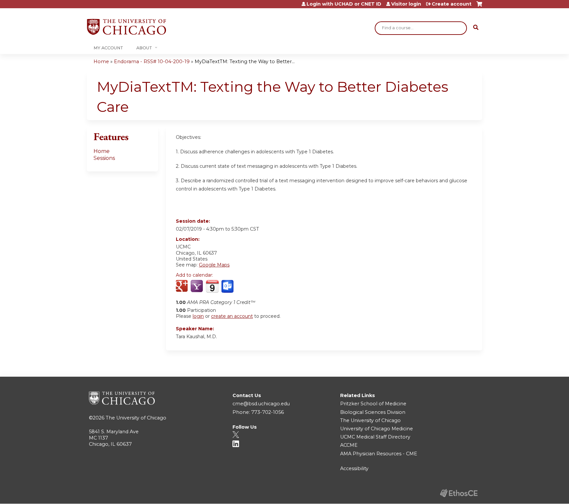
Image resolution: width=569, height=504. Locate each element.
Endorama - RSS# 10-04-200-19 (152, 61)
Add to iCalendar (212, 286)
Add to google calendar (182, 286)
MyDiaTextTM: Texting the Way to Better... (245, 61)
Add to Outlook (228, 286)
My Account (108, 47)
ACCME (349, 445)
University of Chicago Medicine (376, 429)
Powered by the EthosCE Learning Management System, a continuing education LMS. (458, 493)
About (144, 47)
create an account (232, 316)
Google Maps (214, 265)
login (198, 316)
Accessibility (354, 468)
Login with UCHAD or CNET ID (344, 4)
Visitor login (406, 4)
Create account (452, 4)
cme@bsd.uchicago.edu (261, 404)
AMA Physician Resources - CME (378, 454)
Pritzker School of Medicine (373, 404)
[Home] (126, 27)
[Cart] (479, 6)
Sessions (104, 158)
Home (101, 61)
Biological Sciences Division (372, 412)
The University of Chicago (136, 418)
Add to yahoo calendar (197, 286)
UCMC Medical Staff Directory (375, 437)
